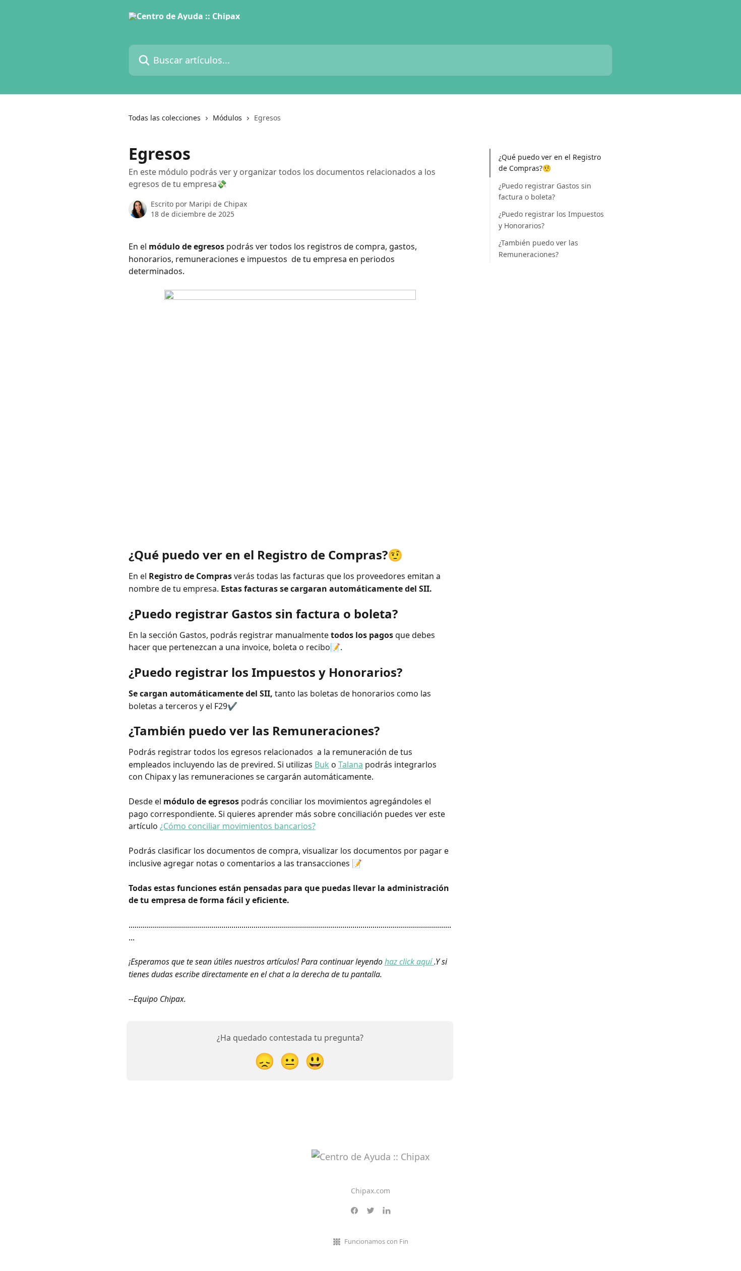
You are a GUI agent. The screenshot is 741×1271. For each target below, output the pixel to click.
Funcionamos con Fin (376, 1241)
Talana (350, 764)
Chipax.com (370, 1190)
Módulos (227, 117)
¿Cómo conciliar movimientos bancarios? (238, 826)
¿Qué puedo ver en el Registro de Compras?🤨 (550, 162)
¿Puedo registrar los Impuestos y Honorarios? (551, 219)
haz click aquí (409, 961)
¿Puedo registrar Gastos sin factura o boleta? (545, 191)
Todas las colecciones (165, 117)
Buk (322, 764)
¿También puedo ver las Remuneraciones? (538, 248)
